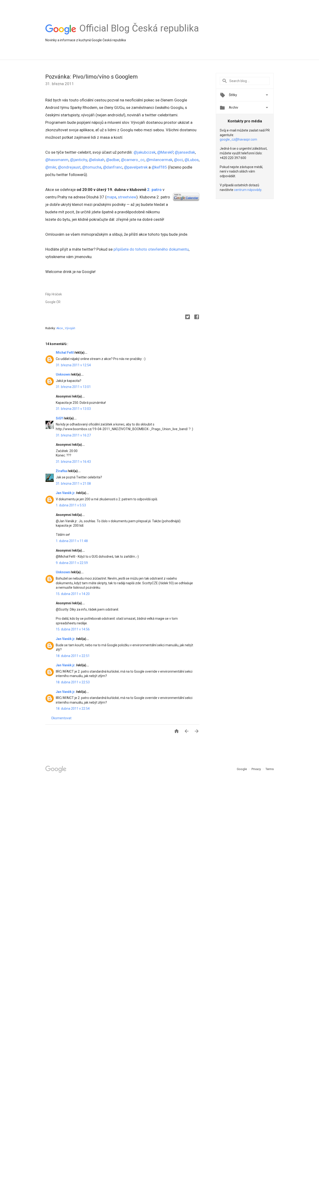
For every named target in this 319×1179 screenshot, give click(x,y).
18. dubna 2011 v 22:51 (73, 656)
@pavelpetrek (136, 167)
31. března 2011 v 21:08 (73, 483)
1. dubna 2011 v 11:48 (72, 541)
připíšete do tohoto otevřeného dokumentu (151, 249)
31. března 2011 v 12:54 (73, 365)
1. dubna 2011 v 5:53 (71, 505)
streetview (127, 197)
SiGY (60, 418)
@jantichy (78, 159)
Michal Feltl (65, 352)
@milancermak (159, 159)
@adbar (112, 159)
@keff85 (159, 167)
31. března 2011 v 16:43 (73, 461)
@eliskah (96, 159)
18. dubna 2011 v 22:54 (73, 708)
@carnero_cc (133, 159)
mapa (111, 197)
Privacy (257, 769)
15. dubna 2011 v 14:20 (73, 594)
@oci (178, 159)
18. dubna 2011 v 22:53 (73, 682)
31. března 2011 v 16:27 (73, 435)
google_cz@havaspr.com (238, 139)
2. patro (154, 189)
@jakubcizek (145, 152)
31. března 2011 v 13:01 (73, 387)
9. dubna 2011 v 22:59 (72, 563)
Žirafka (62, 471)
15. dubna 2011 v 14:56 (73, 629)
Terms (270, 769)
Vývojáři (70, 328)
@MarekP (165, 152)
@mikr (50, 167)
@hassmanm (56, 159)
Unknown (63, 374)
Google (242, 769)
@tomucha (91, 167)
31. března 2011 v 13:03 (73, 409)
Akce (60, 328)
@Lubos (191, 159)
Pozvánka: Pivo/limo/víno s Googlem (91, 76)
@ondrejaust (69, 167)
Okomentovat (61, 718)
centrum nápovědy (247, 190)
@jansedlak (185, 152)
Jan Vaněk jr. (66, 493)
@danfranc (112, 167)
